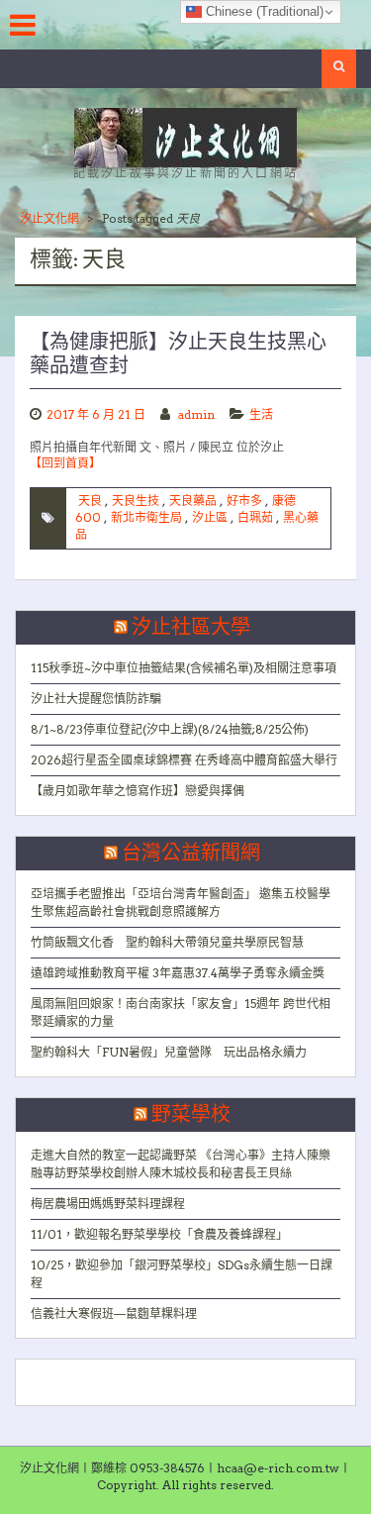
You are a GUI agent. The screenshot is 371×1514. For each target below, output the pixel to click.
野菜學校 (191, 1115)
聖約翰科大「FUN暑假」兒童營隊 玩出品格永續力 (169, 1052)
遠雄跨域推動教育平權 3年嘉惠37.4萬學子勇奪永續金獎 (178, 972)
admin (196, 414)
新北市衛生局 (146, 517)
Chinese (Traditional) (263, 11)
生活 (261, 414)
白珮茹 (255, 517)
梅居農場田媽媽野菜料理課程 (108, 1203)
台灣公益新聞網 (191, 853)
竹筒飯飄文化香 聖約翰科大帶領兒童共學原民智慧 (167, 942)
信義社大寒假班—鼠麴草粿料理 (114, 1313)
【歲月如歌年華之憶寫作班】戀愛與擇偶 (137, 790)
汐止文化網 (49, 218)
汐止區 (210, 517)
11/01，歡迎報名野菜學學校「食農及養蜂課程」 (159, 1234)
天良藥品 (193, 500)
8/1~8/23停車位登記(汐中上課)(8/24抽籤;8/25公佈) (170, 729)
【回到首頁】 (65, 462)
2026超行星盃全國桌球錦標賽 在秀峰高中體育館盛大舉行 (184, 760)
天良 (90, 500)
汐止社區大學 (191, 628)
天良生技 (135, 500)
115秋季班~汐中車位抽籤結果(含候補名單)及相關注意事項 (183, 667)
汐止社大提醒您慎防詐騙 (96, 698)
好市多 (244, 500)
